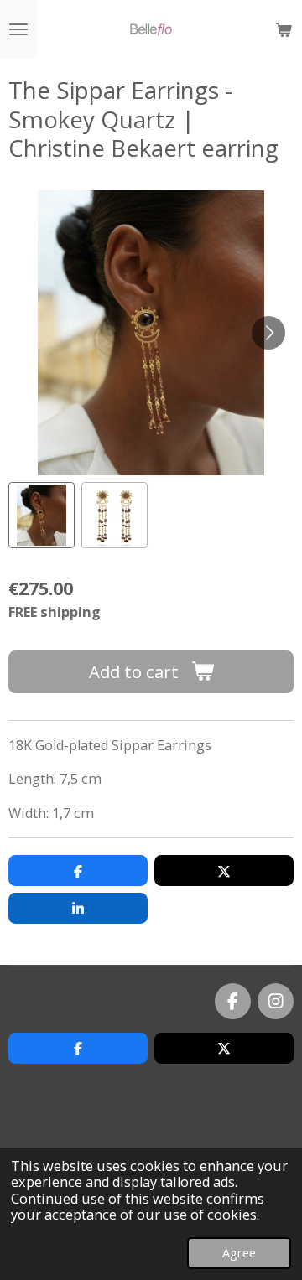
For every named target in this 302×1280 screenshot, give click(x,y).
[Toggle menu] (18, 29)
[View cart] (283, 29)
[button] (41, 515)
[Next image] (268, 333)
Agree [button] (239, 1252)
